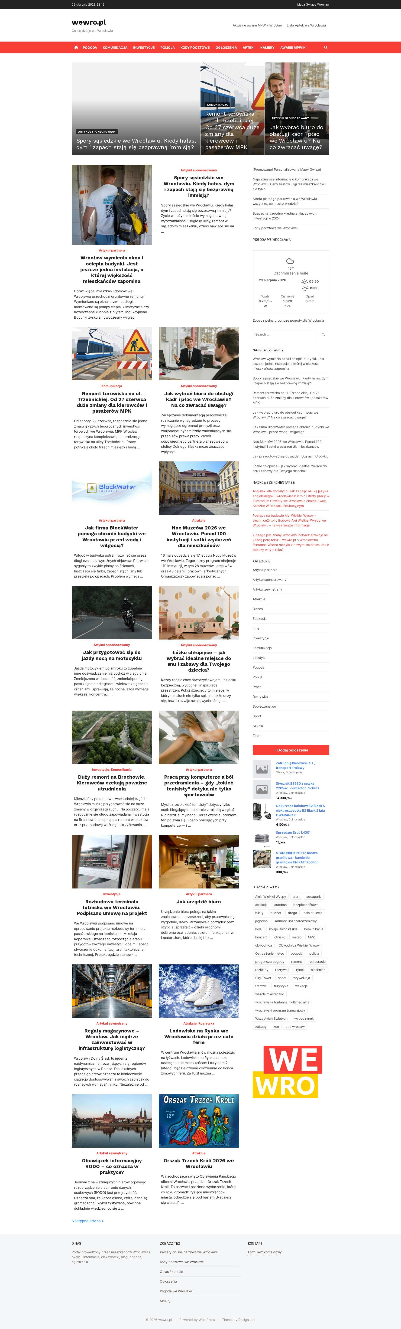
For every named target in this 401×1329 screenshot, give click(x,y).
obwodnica (263, 945)
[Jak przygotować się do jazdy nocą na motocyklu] (112, 613)
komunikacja (313, 929)
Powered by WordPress (197, 1320)
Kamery (267, 47)
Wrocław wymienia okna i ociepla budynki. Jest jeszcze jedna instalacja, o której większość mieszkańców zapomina (111, 269)
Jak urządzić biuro (199, 902)
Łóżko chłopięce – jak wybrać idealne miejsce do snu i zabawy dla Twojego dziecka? (199, 661)
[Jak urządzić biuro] (199, 861)
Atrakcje (198, 520)
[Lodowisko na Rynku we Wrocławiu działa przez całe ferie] (199, 991)
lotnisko (279, 937)
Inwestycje (144, 47)
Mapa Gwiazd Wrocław (313, 4)
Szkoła (258, 726)
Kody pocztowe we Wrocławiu (275, 228)
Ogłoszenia (226, 47)
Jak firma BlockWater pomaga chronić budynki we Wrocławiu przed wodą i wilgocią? (112, 536)
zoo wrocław (295, 1027)
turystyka (281, 986)
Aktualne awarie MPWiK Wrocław (257, 25)
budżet (275, 913)
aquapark (313, 896)
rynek (300, 970)
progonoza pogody (270, 961)
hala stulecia (313, 913)
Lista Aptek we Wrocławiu (306, 25)
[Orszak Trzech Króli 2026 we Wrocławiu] (199, 1121)
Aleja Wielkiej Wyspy (270, 896)
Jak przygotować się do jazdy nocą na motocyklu (112, 655)
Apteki (249, 47)
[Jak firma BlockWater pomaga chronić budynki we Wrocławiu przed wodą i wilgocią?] (112, 488)
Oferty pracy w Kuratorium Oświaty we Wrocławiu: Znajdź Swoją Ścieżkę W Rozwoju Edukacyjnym (291, 501)
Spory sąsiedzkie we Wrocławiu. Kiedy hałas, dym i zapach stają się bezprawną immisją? (199, 186)
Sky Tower (263, 978)
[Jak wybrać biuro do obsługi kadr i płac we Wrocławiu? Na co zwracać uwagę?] (199, 353)
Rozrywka (206, 1023)
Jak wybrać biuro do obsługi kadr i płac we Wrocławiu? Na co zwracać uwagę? (198, 399)
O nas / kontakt (171, 1271)
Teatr (257, 736)
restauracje (317, 961)
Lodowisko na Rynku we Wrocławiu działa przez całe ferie (198, 1036)
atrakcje (261, 905)
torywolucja (301, 978)
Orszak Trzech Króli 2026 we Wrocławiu (199, 1163)
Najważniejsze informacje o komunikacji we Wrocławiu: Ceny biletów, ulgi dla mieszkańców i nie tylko (289, 184)
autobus (280, 905)
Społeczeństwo (264, 706)
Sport (257, 716)
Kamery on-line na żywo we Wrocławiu (189, 1252)
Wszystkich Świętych (271, 1018)
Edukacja (260, 618)
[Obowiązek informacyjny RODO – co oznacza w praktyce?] (112, 1121)
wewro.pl (89, 22)
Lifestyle (259, 658)
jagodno (261, 921)
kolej (258, 929)
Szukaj (165, 1301)
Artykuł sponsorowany (97, 131)
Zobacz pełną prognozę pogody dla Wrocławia (288, 320)
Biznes (258, 609)
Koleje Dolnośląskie (283, 929)
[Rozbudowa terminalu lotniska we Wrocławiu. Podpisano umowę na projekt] (112, 861)
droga (292, 913)
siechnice (318, 970)
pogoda (297, 953)
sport (282, 978)
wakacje (301, 986)
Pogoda (90, 47)
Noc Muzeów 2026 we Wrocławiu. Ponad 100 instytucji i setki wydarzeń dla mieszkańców (199, 536)
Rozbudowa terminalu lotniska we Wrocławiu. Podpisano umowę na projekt (112, 907)
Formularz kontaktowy (265, 1252)
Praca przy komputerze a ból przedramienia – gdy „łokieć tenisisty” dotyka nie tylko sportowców (198, 785)
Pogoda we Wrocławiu (177, 1291)
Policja (168, 47)
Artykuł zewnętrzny (111, 1023)
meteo (296, 937)
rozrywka (282, 970)
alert (296, 896)
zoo (276, 1027)
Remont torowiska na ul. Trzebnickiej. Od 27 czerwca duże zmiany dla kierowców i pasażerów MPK (112, 402)
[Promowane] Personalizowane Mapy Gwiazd (287, 169)
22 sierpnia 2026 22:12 (88, 4)
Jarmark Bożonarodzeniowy (295, 921)
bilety (259, 913)
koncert (261, 937)
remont (296, 961)
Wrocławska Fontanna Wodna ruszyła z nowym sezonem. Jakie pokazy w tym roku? (291, 545)
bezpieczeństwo (305, 905)
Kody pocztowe (195, 47)
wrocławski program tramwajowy (280, 1010)
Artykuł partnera (112, 250)
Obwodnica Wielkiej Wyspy (299, 945)
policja (314, 953)
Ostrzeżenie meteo (269, 953)
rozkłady (261, 970)
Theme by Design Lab (238, 1320)
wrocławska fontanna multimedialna (282, 1002)
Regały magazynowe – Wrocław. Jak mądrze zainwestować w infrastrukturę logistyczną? (111, 1039)
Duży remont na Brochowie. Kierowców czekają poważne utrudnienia (112, 782)
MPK (311, 937)
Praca (257, 687)
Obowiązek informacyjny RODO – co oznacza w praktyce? (112, 1166)
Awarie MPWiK (293, 47)
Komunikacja (115, 47)
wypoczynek (304, 1018)
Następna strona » (88, 1220)
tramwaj (261, 986)
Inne (256, 628)
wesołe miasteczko (269, 994)
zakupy (261, 1027)
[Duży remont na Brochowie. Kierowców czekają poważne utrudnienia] (112, 737)
